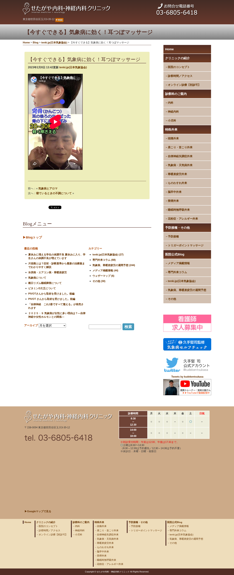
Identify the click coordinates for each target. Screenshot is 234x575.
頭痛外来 (173, 138)
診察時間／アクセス (180, 75)
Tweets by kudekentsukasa (187, 376)
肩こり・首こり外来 (180, 147)
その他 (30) (99, 281)
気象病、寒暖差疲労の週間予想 (187, 290)
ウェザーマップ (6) (103, 275)
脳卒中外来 (175, 191)
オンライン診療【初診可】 (184, 84)
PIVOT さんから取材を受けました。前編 (51, 298)
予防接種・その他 (177, 227)
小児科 (172, 120)
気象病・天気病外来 (180, 165)
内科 (170, 102)
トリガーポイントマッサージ (186, 245)
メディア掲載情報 (179, 263)
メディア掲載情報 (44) (105, 270)
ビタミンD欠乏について (42, 288)
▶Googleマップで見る (37, 511)
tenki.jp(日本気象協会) (181, 281)
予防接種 (173, 236)
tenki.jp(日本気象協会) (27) (108, 254)
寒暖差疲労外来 (177, 174)
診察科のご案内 (176, 94)
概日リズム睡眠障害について (45, 282)
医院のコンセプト (179, 67)
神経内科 (173, 111)
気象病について (37, 277)
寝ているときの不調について (54, 193)
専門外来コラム (177, 272)
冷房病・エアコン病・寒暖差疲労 (47, 272)
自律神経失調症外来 (180, 156)
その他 (172, 298)
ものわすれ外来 (177, 182)
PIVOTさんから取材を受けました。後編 (51, 293)
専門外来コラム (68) (104, 259)
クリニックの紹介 (177, 58)
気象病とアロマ (48, 188)
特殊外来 (171, 129)
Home (169, 49)
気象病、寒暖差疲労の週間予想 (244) (114, 265)
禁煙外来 (173, 200)
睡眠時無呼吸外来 (179, 209)
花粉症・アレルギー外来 (183, 218)
